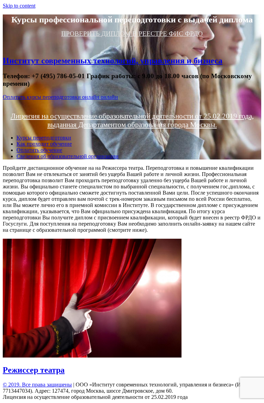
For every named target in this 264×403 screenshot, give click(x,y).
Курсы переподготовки (43, 138)
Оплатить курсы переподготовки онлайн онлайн (60, 97)
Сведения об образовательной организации (67, 156)
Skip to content (19, 6)
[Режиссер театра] (92, 356)
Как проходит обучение (44, 144)
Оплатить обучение (39, 150)
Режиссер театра (34, 369)
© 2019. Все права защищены (37, 385)
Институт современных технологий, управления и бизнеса (112, 60)
